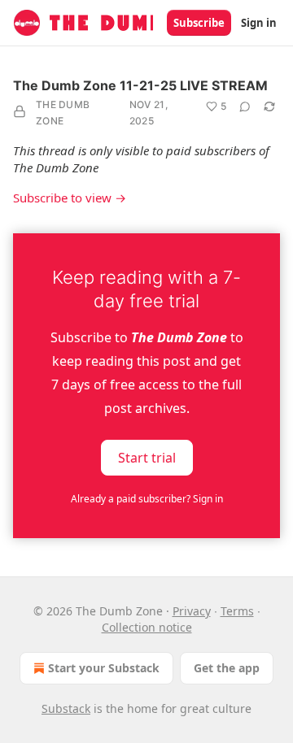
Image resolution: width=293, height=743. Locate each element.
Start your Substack (104, 668)
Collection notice (147, 627)
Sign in (259, 22)
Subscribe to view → (69, 197)
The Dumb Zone (63, 112)
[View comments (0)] (245, 106)
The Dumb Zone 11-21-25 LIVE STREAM (140, 85)
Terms (237, 611)
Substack (66, 708)
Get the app (227, 668)
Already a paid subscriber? (147, 499)
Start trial (147, 458)
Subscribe (199, 22)
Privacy (192, 611)
